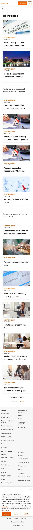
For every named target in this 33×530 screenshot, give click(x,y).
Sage (2, 468)
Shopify (3, 472)
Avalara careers (6, 433)
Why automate (5, 417)
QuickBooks (5, 465)
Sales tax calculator (24, 477)
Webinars (21, 473)
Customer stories (6, 426)
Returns (20, 419)
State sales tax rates (24, 480)
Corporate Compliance (18, 522)
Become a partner (6, 436)
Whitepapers (21, 466)
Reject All (16, 514)
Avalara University (23, 459)
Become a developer (7, 440)
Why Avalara (5, 413)
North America (9, 38)
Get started (22, 3)
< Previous (14, 401)
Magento (4, 454)
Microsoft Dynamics (7, 457)
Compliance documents (21, 423)
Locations (4, 447)
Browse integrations (7, 483)
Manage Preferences (26, 514)
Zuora (3, 479)
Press (3, 444)
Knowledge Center (23, 462)
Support (20, 455)
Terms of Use (5, 507)
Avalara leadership (7, 429)
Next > (22, 401)
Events (20, 469)
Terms (9, 518)
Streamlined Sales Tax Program (8, 421)
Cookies (23, 518)
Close (30, 489)
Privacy (16, 518)
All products (21, 427)
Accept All (6, 514)
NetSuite (4, 461)
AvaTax (20, 415)
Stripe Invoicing (6, 476)
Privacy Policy (5, 510)
